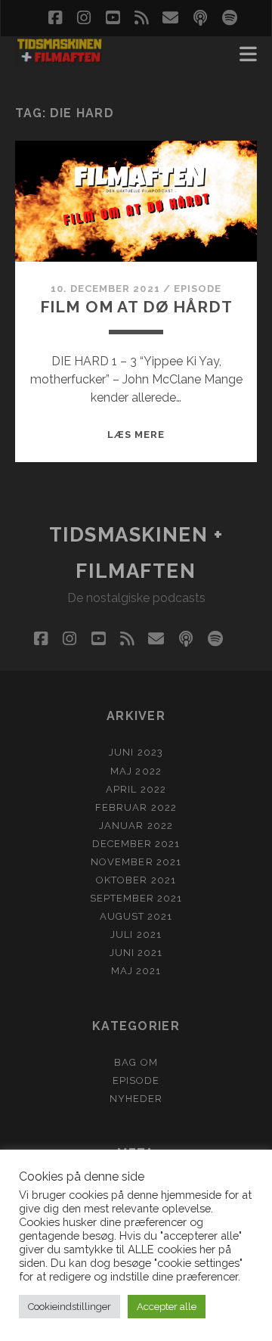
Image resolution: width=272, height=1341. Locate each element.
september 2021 (136, 898)
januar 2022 (135, 825)
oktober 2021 (136, 880)
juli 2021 (135, 934)
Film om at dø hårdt (136, 306)
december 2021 (136, 843)
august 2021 (136, 916)
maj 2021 (136, 970)
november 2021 (136, 862)
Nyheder (136, 1098)
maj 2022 (135, 771)
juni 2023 (135, 752)
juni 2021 (136, 952)
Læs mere (136, 434)
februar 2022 (136, 807)
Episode (197, 288)
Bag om (135, 1062)
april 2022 (135, 789)
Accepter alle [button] (166, 1306)
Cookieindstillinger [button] (69, 1306)
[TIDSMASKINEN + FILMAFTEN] (59, 59)
